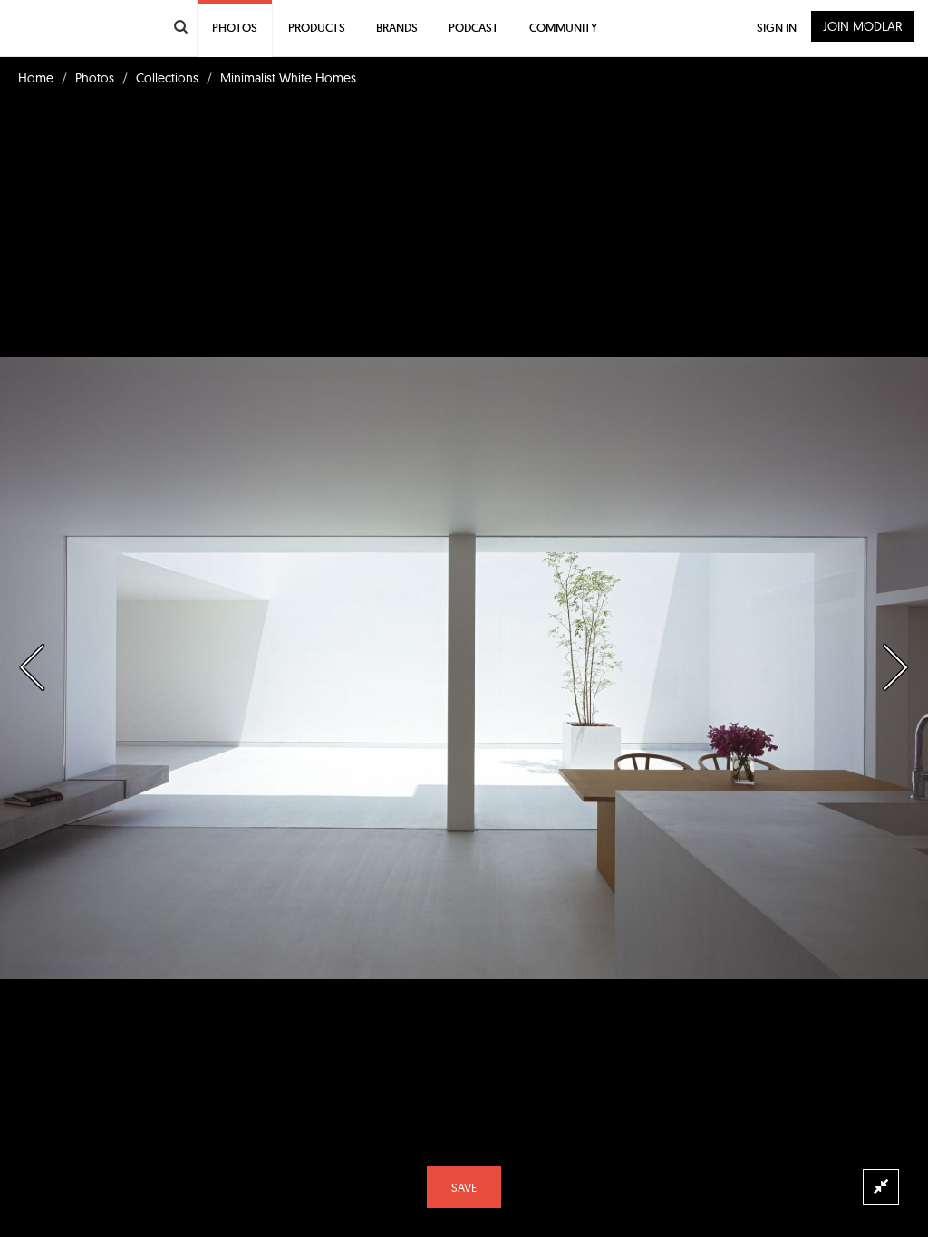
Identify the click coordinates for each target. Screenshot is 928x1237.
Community (563, 27)
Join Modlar (863, 26)
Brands (397, 27)
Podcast (473, 27)
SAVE (464, 1187)
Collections (167, 78)
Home (35, 78)
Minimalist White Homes (288, 78)
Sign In (777, 27)
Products (316, 27)
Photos (94, 78)
